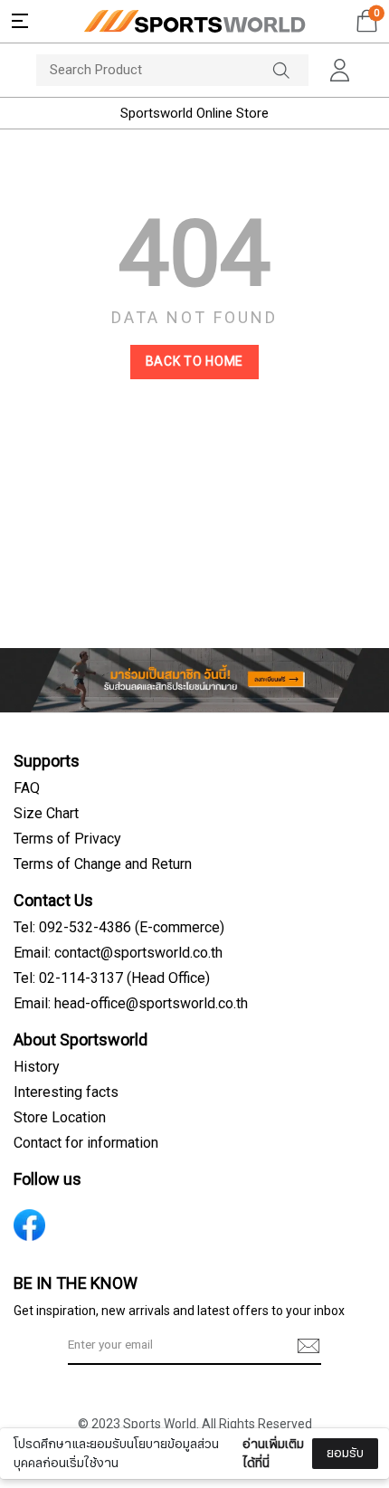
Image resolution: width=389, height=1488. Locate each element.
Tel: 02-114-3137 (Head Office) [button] (112, 978)
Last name (62, 1432)
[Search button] (290, 70)
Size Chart (46, 814)
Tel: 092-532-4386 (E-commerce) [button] (119, 928)
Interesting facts (66, 1092)
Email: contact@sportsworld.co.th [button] (118, 953)
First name (62, 1341)
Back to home (194, 361)
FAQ (27, 788)
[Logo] (194, 21)
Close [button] (349, 1464)
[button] (20, 21)
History (37, 1067)
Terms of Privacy (67, 839)
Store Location (60, 1118)
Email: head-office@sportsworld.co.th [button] (131, 1004)
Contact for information (86, 1143)
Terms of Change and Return (103, 864)
